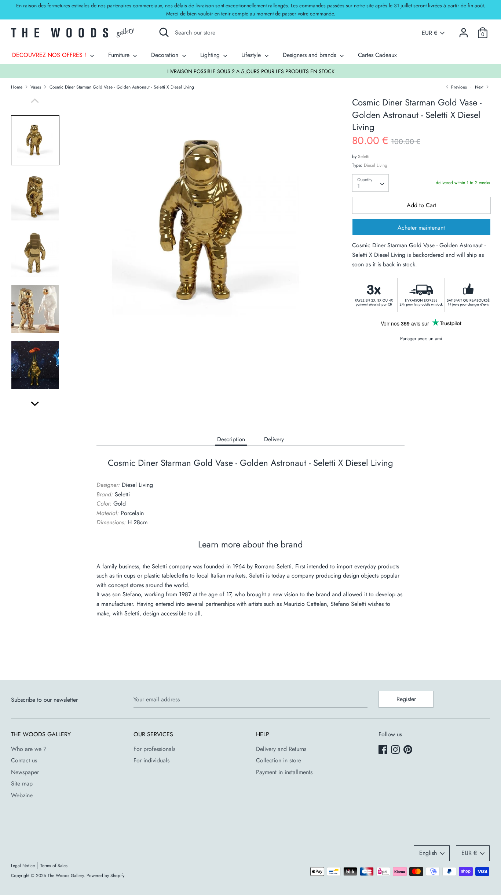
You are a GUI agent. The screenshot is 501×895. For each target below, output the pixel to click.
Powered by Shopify (105, 875)
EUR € (429, 33)
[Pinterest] (408, 750)
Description (231, 439)
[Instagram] (396, 750)
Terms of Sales (53, 865)
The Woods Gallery (66, 875)
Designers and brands (310, 55)
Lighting (211, 55)
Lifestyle (252, 55)
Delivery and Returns (281, 749)
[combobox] (370, 183)
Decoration (165, 55)
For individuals (151, 760)
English (428, 853)
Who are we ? (29, 749)
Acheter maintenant (421, 228)
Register (406, 699)
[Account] (463, 30)
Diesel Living (375, 165)
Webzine (22, 795)
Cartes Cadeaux (377, 55)
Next (480, 87)
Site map (22, 783)
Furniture (119, 55)
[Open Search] (164, 32)
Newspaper (25, 772)
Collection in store (278, 760)
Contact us (24, 760)
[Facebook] (384, 750)
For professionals (154, 749)
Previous (458, 87)
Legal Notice (23, 865)
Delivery (274, 439)
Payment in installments (284, 772)
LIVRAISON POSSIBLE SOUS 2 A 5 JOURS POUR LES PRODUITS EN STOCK (250, 71)
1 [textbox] (358, 185)
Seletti (363, 156)
